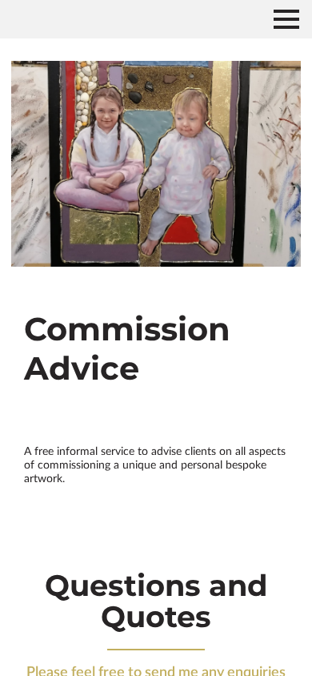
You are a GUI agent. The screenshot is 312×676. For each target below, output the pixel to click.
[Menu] (286, 19)
